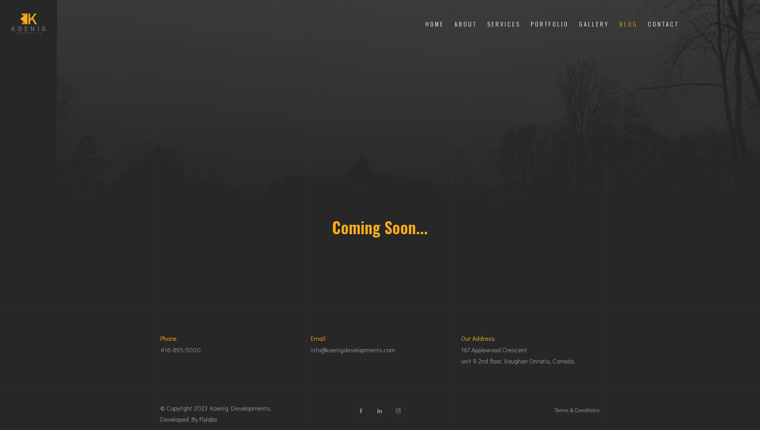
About (465, 23)
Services (504, 23)
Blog (628, 23)
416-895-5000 (180, 350)
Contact (663, 23)
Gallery (594, 23)
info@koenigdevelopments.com (353, 350)
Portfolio (550, 23)
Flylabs (208, 419)
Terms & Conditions (577, 410)
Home (435, 23)
